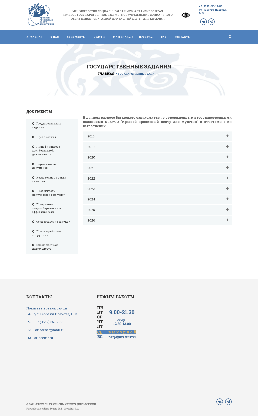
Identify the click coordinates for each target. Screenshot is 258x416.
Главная (106, 73)
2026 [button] (91, 220)
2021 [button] (91, 168)
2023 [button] (91, 189)
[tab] (157, 136)
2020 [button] (91, 157)
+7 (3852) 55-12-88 (210, 6)
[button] (54, 37)
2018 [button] (91, 136)
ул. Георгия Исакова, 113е (213, 11)
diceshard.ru (71, 408)
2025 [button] (91, 209)
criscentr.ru (43, 337)
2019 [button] (91, 146)
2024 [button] (91, 199)
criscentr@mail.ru (49, 330)
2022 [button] (91, 178)
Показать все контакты (46, 308)
